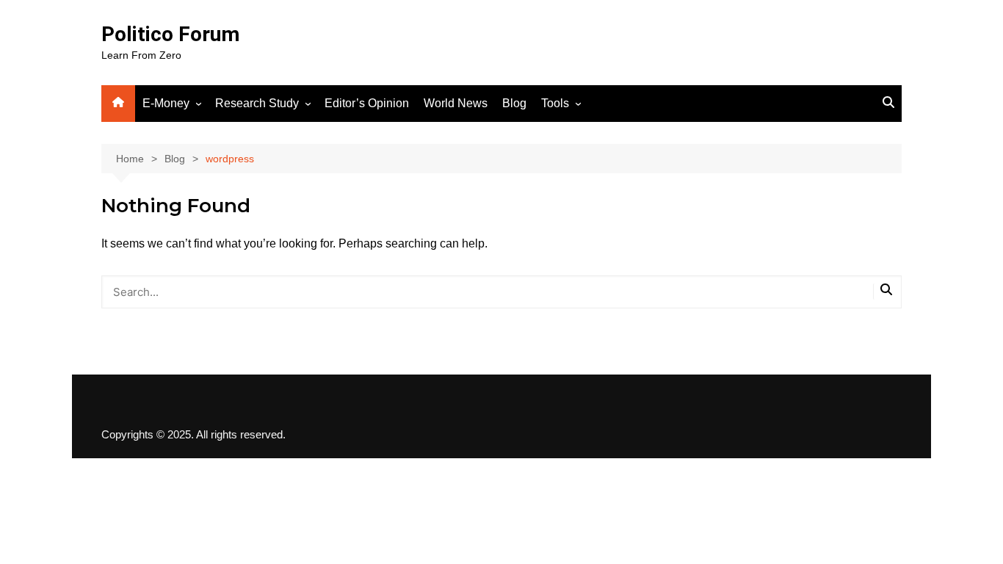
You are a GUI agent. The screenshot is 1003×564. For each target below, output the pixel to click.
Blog (514, 103)
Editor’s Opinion (367, 103)
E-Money (165, 103)
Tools (555, 103)
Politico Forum (170, 34)
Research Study (257, 103)
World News (456, 103)
